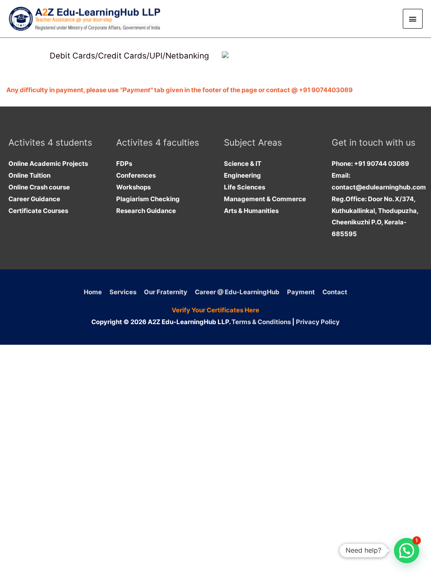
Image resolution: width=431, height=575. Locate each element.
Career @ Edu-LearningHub (237, 292)
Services (122, 292)
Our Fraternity (165, 292)
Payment (301, 292)
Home (93, 292)
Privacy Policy (318, 322)
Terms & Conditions (261, 322)
